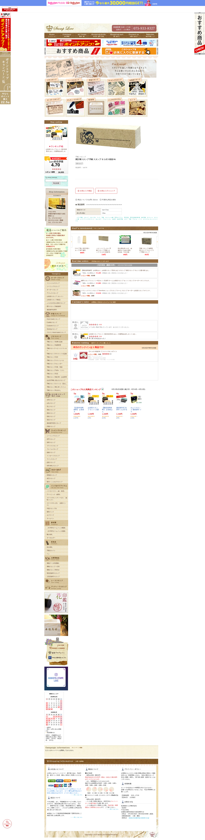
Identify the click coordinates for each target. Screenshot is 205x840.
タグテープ (50, 515)
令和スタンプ (51, 400)
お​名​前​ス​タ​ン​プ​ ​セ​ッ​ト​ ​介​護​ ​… (93, 410)
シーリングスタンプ (53, 286)
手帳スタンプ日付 (52, 357)
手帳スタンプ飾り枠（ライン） (57, 387)
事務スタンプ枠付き (53, 570)
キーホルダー (51, 538)
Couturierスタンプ (52, 326)
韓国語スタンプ (52, 475)
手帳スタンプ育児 (52, 374)
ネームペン (50, 518)
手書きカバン (51, 550)
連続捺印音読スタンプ (54, 423)
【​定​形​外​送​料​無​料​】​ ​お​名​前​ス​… (79, 410)
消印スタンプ (51, 442)
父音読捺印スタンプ (53, 576)
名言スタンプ (51, 478)
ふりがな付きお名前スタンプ (56, 303)
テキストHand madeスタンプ (56, 332)
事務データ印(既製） (53, 563)
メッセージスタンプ (53, 456)
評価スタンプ (51, 426)
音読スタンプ (51, 420)
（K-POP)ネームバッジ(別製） (56, 531)
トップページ (52, 35)
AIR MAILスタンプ (52, 466)
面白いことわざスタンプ (54, 482)
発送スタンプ (51, 413)
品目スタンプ (51, 462)
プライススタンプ (52, 446)
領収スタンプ (51, 410)
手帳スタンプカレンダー (54, 364)
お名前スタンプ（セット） (55, 296)
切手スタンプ (51, 439)
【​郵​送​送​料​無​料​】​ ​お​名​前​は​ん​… (107, 410)
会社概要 (68, 35)
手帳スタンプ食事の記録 (54, 342)
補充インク (50, 512)
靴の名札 (49, 534)
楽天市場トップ (150, 35)
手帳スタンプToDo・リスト (55, 370)
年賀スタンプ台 (52, 508)
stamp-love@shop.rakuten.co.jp (139, 818)
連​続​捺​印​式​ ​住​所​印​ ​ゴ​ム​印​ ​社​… (121, 410)
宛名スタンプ (51, 416)
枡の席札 (49, 547)
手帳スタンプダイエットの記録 (57, 354)
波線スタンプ (51, 452)
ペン (48, 554)
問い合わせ (134, 35)
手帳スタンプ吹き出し (54, 390)
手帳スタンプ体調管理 (54, 345)
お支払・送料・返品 (102, 35)
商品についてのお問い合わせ (88, 200)
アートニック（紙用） (54, 494)
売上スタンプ (51, 406)
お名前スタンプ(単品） (54, 300)
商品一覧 (85, 35)
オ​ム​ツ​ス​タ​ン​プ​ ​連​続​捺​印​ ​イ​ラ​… (135, 410)
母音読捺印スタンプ (53, 573)
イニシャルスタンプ (53, 283)
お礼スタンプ (51, 403)
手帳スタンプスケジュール (55, 360)
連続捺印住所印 (52, 310)
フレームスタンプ (52, 449)
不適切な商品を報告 (109, 200)
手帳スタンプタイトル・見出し (57, 383)
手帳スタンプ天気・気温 (54, 367)
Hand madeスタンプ (53, 319)
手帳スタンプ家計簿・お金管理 (57, 377)
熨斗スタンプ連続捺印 (54, 306)
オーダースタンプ (52, 290)
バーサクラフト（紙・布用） (56, 491)
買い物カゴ (118, 35)
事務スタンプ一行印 (53, 566)
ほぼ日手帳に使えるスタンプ (56, 380)
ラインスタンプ (52, 459)
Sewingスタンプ (52, 329)
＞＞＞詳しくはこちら (76, 794)
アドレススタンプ (52, 293)
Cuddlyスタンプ (52, 322)
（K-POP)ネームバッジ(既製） (56, 528)
